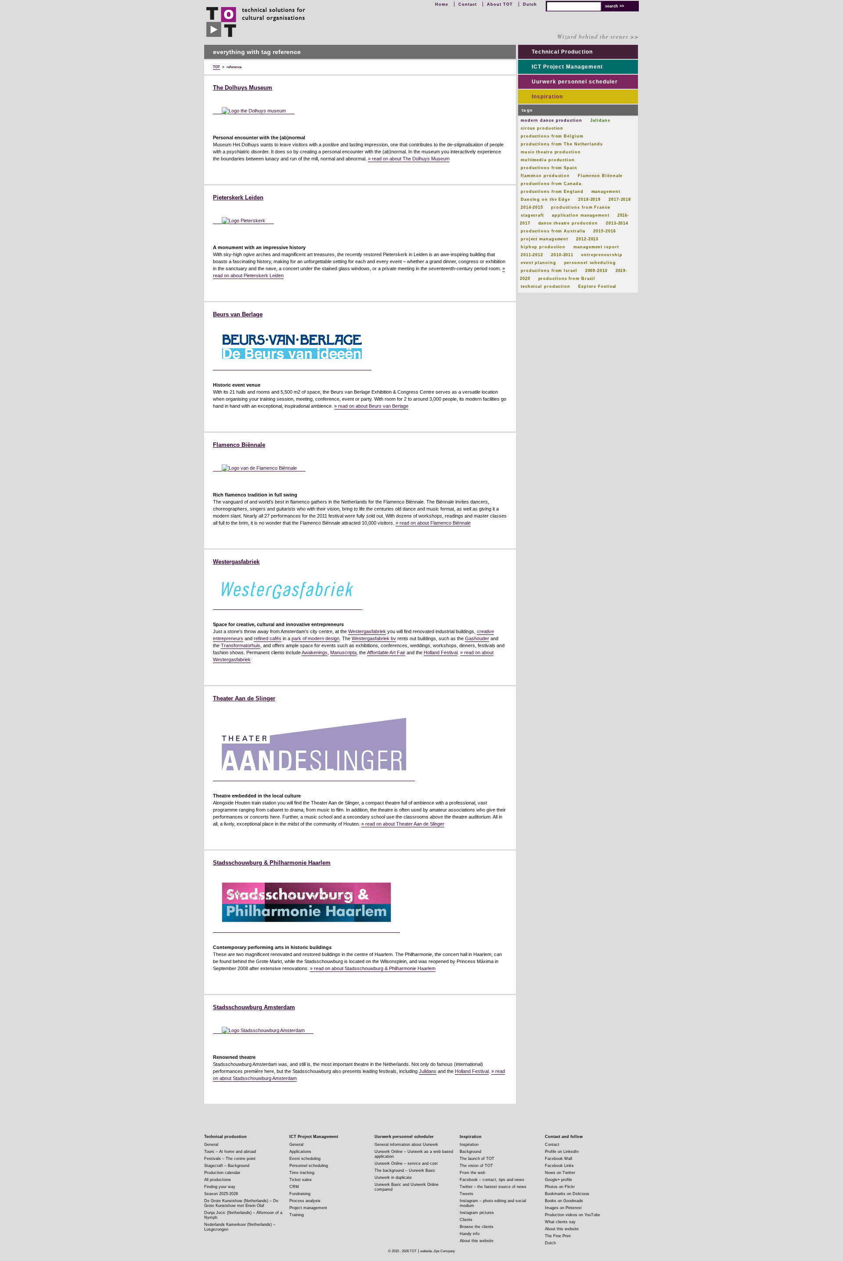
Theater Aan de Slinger (244, 699)
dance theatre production (568, 223)
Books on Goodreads (564, 1201)
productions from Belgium (552, 136)
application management (580, 215)
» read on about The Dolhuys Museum (409, 158)
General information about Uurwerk (406, 1144)
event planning (538, 263)
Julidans (427, 1071)
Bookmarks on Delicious (567, 1194)
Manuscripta (343, 652)
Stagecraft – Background (226, 1165)
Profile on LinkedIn (562, 1151)
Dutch (530, 4)
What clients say (560, 1222)
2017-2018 (620, 199)
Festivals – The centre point (230, 1158)
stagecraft (532, 215)
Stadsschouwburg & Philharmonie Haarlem (272, 863)
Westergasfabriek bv (374, 638)
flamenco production (545, 176)
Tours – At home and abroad (230, 1151)
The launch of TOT (477, 1158)
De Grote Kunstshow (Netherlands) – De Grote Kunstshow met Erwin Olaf (241, 1203)
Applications (300, 1151)
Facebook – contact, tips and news (492, 1180)
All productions (217, 1180)
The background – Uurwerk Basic (405, 1170)
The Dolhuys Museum (242, 88)
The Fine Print (558, 1236)
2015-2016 (604, 231)
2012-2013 (587, 239)
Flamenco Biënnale (239, 445)
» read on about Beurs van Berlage (371, 406)
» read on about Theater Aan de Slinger (402, 823)
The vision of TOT (476, 1165)
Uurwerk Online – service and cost (406, 1163)
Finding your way (219, 1187)
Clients (466, 1220)
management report (596, 247)
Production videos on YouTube (572, 1215)
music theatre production (551, 152)
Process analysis (305, 1201)
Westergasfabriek (236, 562)
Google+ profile (558, 1180)
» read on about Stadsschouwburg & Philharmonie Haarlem (373, 968)
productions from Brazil (567, 278)
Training (296, 1215)
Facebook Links (559, 1165)
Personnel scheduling (308, 1165)
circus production (542, 128)
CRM (294, 1187)
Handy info (469, 1234)
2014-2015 (532, 207)
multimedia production (548, 160)
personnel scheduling (590, 263)
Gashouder (477, 638)
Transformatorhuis (240, 645)
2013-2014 (617, 223)
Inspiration (547, 97)
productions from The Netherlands (562, 144)
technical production (545, 286)
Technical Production (562, 52)
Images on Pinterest (563, 1208)
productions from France (580, 207)
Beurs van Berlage (238, 315)
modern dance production (551, 120)
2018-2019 (589, 199)
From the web (472, 1172)
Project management (308, 1208)
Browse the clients (477, 1227)
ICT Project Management (567, 67)
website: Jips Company (437, 1251)
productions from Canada (551, 183)
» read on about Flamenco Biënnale (433, 522)
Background (470, 1151)
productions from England (552, 191)
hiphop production (543, 247)
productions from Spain (549, 168)
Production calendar (222, 1172)
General (211, 1144)
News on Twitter (560, 1172)
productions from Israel (549, 270)
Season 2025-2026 (221, 1194)
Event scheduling (305, 1158)
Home (441, 4)
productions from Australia (553, 231)
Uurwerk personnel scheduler (575, 82)
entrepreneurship (601, 255)
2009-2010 (596, 270)
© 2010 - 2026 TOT (402, 1251)
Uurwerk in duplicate (393, 1177)
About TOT (500, 4)
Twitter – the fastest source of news (493, 1187)
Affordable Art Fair (386, 652)
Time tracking (301, 1172)
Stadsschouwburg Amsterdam (254, 1007)
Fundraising (299, 1194)
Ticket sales (300, 1180)
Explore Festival (597, 286)
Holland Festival (441, 652)
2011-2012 (532, 255)
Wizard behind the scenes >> (598, 36)
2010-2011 (562, 255)
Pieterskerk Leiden (238, 198)
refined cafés (267, 638)
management (605, 191)
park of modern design (315, 638)
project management (544, 239)
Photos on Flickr (560, 1187)
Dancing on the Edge (545, 199)
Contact (467, 4)
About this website (477, 1241)
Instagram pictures (477, 1212)
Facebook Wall (558, 1158)
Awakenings (315, 652)
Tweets (466, 1194)
